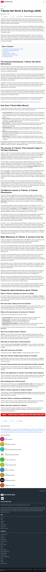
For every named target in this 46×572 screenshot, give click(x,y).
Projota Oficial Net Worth (10, 465)
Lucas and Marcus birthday (32, 432)
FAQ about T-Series (7, 56)
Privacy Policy (3, 524)
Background (6, 52)
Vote (1, 519)
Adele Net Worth (9, 439)
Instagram (3, 521)
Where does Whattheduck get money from (27, 429)
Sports (2, 560)
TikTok (2, 523)
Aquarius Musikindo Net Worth (12, 454)
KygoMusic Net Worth (10, 485)
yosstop (40, 432)
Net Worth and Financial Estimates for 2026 (13, 49)
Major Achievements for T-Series (10, 55)
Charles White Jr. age (20, 432)
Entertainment (3, 539)
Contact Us (3, 526)
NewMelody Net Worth (10, 480)
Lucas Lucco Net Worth (10, 460)
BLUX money (39, 430)
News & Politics (4, 549)
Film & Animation (4, 541)
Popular (2, 518)
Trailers (2, 561)
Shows (2, 558)
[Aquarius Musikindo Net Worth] (2, 454)
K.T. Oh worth (14, 429)
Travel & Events (4, 563)
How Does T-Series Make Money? (11, 50)
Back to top (42, 490)
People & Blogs (4, 553)
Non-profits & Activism (5, 551)
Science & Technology (5, 556)
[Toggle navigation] (43, 2)
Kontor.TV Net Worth (9, 470)
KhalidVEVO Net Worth (10, 444)
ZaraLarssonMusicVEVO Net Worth (13, 449)
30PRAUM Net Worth (10, 475)
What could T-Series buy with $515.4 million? (26, 414)
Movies (2, 546)
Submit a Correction (4, 528)
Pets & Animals (4, 554)
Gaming (2, 542)
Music (5, 6)
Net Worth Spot (8, 2)
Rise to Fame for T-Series (9, 53)
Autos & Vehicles (4, 534)
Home (2, 6)
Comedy (2, 536)
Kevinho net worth (12, 430)
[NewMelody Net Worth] (2, 480)
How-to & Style (3, 544)
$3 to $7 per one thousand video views (31, 102)
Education (3, 537)
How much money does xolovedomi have (26, 430)
